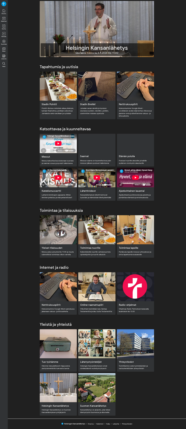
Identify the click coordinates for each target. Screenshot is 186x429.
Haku (108, 424)
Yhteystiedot (127, 424)
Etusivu (91, 424)
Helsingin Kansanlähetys (74, 424)
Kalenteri (100, 424)
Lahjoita (116, 424)
